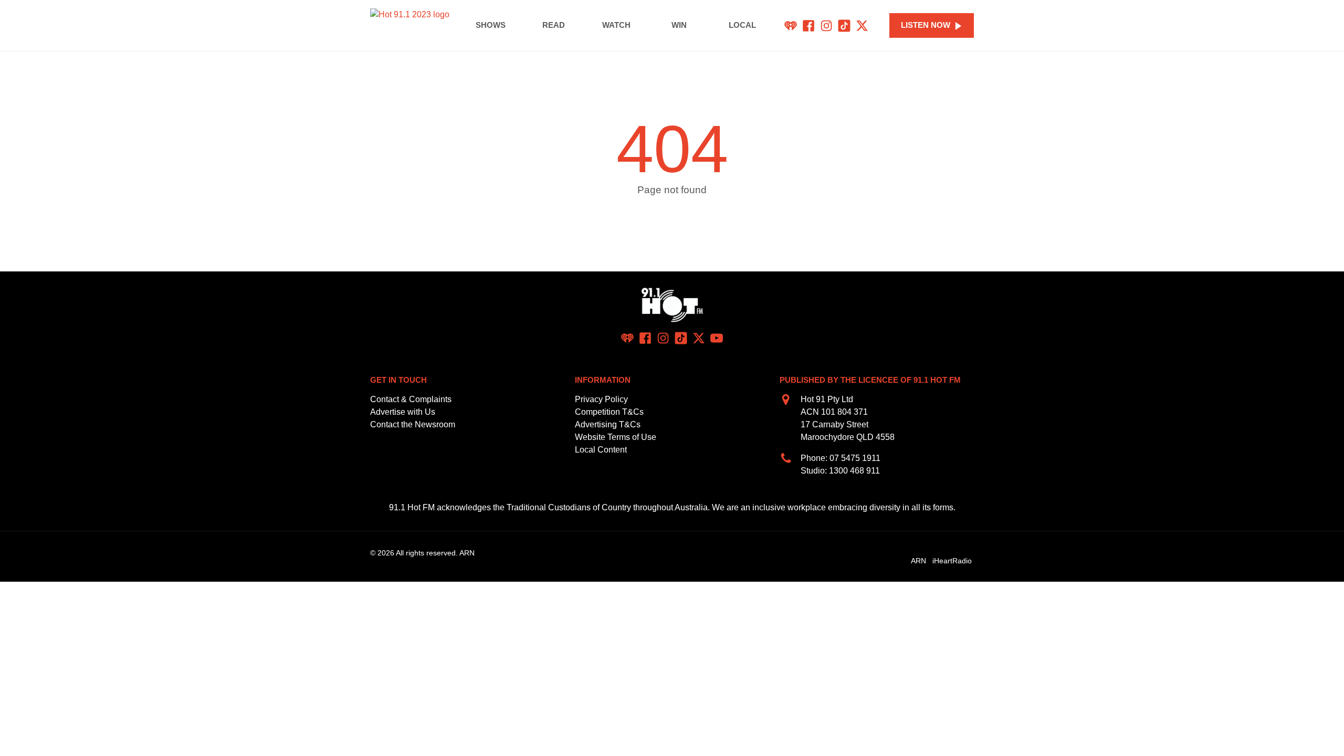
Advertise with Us (402, 411)
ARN (918, 560)
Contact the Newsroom (412, 424)
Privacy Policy (601, 399)
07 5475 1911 (855, 458)
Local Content (601, 449)
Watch (616, 24)
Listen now (925, 24)
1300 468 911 (854, 470)
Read (553, 24)
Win (679, 24)
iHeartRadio (952, 560)
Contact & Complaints (411, 399)
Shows (491, 24)
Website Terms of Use (615, 437)
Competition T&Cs (609, 411)
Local (742, 24)
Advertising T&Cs (607, 424)
